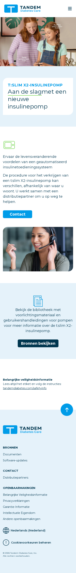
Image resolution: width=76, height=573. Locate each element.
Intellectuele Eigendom (19, 513)
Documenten (12, 454)
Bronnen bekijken (38, 343)
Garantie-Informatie (16, 507)
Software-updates (15, 460)
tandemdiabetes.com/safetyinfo (25, 388)
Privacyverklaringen (16, 501)
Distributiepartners (15, 477)
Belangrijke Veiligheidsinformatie (25, 495)
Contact (18, 214)
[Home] (24, 8)
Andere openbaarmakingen (21, 519)
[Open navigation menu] (70, 8)
